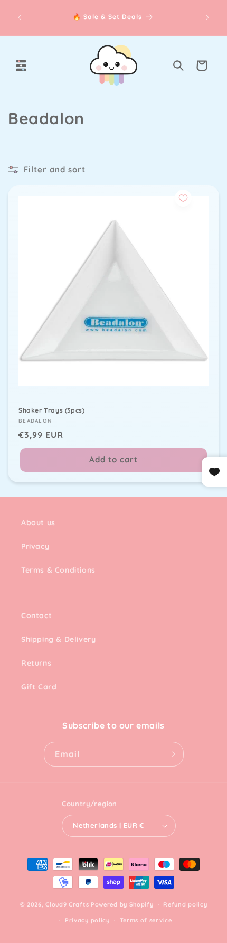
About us (38, 522)
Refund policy (185, 904)
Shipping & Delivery (58, 639)
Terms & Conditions (58, 570)
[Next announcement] (207, 17)
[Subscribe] (171, 754)
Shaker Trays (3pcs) (51, 410)
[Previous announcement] (19, 17)
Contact (36, 615)
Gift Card (38, 687)
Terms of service (146, 920)
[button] (21, 65)
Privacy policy (87, 920)
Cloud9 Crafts (67, 904)
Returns (36, 663)
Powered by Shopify (122, 904)
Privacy (35, 546)
